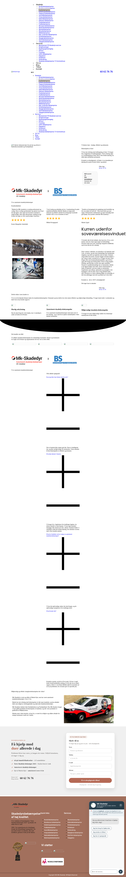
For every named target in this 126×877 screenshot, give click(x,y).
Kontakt (39, 69)
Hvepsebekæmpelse (51, 833)
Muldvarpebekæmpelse (51, 838)
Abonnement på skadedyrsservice (50, 45)
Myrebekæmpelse (74, 820)
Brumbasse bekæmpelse (52, 822)
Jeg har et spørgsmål (99, 836)
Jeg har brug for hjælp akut (101, 828)
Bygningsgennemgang (46, 49)
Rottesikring (71, 830)
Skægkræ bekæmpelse (75, 833)
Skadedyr (39, 5)
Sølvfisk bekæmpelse (75, 835)
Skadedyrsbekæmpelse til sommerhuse (52, 61)
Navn (70, 747)
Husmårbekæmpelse (51, 830)
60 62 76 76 (106, 71)
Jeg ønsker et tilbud (99, 832)
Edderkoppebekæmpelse (52, 825)
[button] (64, 72)
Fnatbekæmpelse (49, 827)
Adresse (71, 770)
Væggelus (71, 838)
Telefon (71, 755)
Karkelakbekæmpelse (51, 835)
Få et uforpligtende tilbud (90, 780)
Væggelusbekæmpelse (46, 42)
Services (39, 43)
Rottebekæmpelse (74, 825)
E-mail (71, 762)
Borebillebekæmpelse (51, 820)
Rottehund (71, 827)
